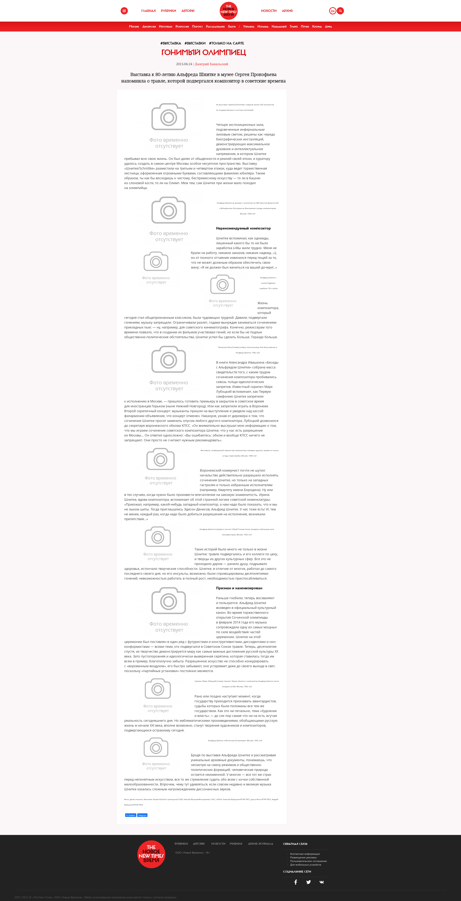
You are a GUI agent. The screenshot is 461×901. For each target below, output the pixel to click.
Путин (305, 26)
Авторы (188, 11)
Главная (148, 11)
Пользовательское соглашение (308, 861)
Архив (287, 11)
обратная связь (295, 844)
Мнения (236, 844)
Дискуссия (149, 26)
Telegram (142, 815)
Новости (269, 11)
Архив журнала (260, 844)
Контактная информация (305, 853)
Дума (328, 26)
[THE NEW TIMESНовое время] (229, 11)
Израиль (263, 26)
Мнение (134, 26)
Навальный (279, 26)
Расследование (215, 26)
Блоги (232, 26)
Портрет (197, 26)
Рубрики (168, 11)
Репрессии (182, 26)
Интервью (165, 26)
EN (332, 11)
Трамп (294, 26)
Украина (248, 26)
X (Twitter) (130, 815)
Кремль (317, 26)
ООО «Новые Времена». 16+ (192, 852)
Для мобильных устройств (305, 864)
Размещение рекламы (303, 857)
